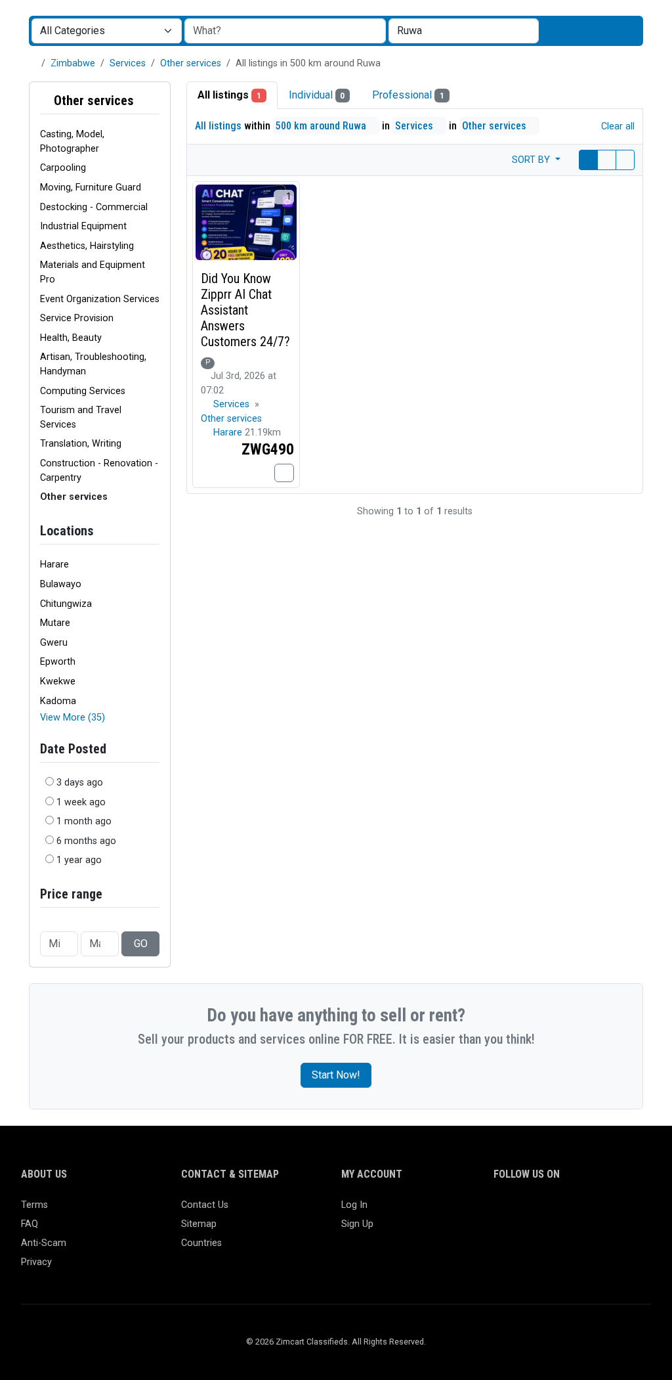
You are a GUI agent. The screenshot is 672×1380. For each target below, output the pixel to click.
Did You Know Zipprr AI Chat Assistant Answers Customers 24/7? (245, 310)
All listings (229, 95)
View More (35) (72, 717)
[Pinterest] (578, 1210)
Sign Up (357, 1224)
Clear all (616, 126)
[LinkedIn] (559, 1210)
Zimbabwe (73, 63)
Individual (317, 95)
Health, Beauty (71, 338)
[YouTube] (616, 1210)
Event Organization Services (99, 299)
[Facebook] (502, 1210)
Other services (190, 63)
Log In (354, 1205)
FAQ (29, 1224)
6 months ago (86, 841)
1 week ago (81, 802)
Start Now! (336, 1075)
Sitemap (199, 1224)
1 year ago (79, 860)
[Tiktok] (597, 1210)
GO (141, 943)
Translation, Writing (80, 443)
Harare (54, 564)
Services (128, 63)
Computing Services (82, 391)
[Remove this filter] (154, 101)
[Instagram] (540, 1210)
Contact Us (204, 1205)
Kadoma (58, 701)
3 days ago (79, 782)
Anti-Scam (43, 1243)
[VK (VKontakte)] (502, 1233)
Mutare (55, 623)
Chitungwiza (66, 604)
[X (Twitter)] (521, 1210)
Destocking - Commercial (94, 207)
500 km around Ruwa (322, 126)
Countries (201, 1243)
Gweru (54, 642)
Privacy (36, 1262)
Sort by (532, 160)
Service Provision (77, 318)
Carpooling (63, 167)
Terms (34, 1205)
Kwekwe (57, 681)
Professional (408, 95)
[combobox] (463, 30)
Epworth (57, 661)
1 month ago (84, 821)
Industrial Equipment (83, 226)
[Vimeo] (635, 1210)
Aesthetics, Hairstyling (87, 246)
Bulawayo (60, 584)
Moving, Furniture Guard (90, 187)
